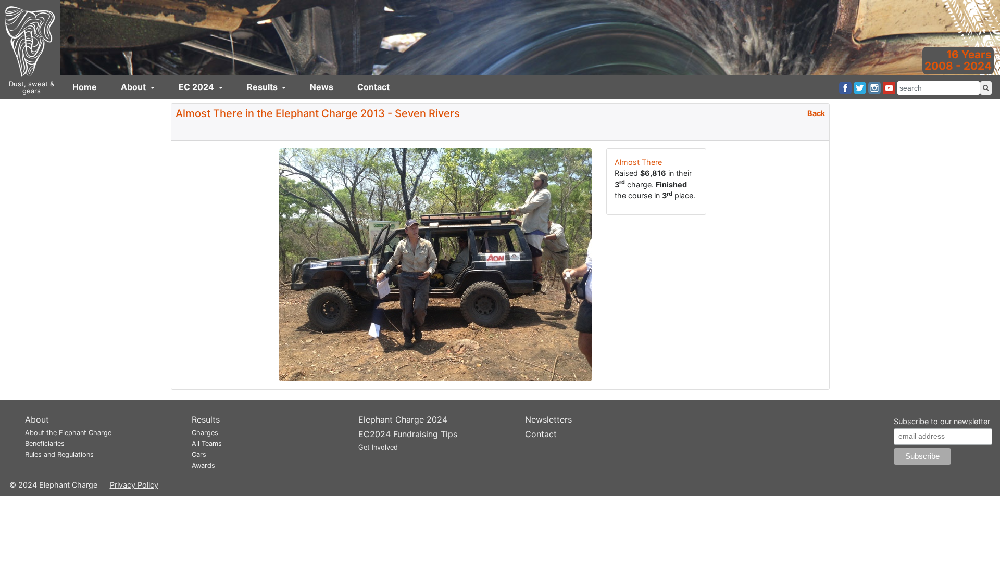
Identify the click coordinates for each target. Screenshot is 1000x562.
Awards (203, 465)
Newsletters (548, 419)
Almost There (638, 162)
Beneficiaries (45, 444)
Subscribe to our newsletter (942, 421)
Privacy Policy (134, 484)
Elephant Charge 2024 (402, 419)
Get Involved (378, 447)
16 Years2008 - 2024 (958, 60)
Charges (205, 433)
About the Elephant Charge (68, 433)
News (321, 87)
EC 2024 (197, 87)
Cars (199, 454)
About (134, 87)
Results (263, 87)
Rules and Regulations (59, 454)
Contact (373, 87)
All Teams (207, 444)
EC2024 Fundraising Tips (407, 434)
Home (84, 87)
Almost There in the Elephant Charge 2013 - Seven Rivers (318, 113)
